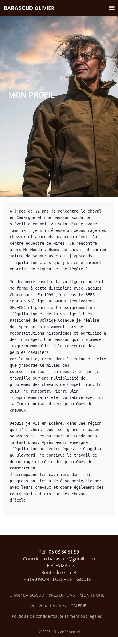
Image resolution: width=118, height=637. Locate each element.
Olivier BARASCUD (26, 595)
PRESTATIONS (62, 595)
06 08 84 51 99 (64, 552)
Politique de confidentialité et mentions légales (57, 616)
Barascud (28, 8)
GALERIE (78, 605)
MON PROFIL (92, 595)
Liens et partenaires (46, 605)
